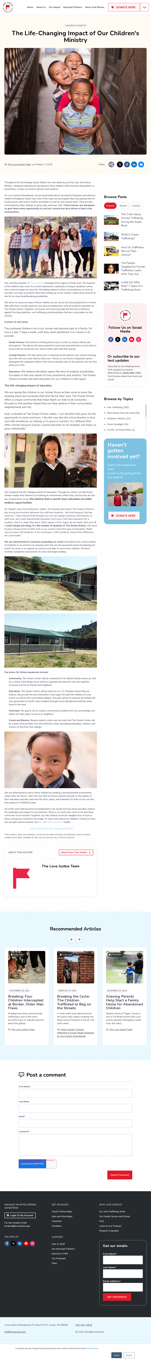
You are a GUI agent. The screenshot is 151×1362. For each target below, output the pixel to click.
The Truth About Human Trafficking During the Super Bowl (132, 220)
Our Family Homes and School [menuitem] (114, 1216)
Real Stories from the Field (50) (123, 413)
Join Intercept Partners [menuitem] (63, 1249)
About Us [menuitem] (41, 7)
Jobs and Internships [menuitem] (62, 1216)
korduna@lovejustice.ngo (17, 1226)
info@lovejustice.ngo (15, 1332)
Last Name (109, 1267)
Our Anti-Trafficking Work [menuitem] (112, 1211)
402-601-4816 (84, 1325)
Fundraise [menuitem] (57, 1226)
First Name (109, 1254)
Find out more (92, 1348)
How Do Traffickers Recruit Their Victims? (132, 251)
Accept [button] (116, 1355)
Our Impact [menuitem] (54, 7)
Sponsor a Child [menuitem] (60, 1253)
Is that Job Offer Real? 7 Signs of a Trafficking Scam (131, 286)
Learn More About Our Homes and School (51, 828)
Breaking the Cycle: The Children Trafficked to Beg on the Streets (74, 1002)
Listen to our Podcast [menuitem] (110, 1226)
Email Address (111, 1281)
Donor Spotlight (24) (117, 424)
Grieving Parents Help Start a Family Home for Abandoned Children (124, 1002)
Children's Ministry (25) (119, 418)
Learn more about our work (121, 467)
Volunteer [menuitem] (57, 1221)
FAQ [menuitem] (101, 1221)
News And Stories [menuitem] (94, 7)
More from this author (74, 852)
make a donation (54, 822)
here (41, 822)
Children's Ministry (75, 25)
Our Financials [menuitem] (59, 1258)
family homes (37, 283)
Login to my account (21, 1215)
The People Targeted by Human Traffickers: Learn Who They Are (133, 268)
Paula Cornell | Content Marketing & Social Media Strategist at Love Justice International (75, 1033)
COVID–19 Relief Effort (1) (121, 430)
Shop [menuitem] (54, 1263)
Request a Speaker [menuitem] (109, 1230)
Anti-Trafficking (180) (118, 407)
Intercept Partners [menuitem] (72, 7)
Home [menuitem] (30, 7)
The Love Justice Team (19, 164)
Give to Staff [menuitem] (58, 1244)
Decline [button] (129, 1355)
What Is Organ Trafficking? (129, 236)
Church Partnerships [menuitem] (62, 1211)
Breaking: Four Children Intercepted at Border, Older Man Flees (26, 1002)
